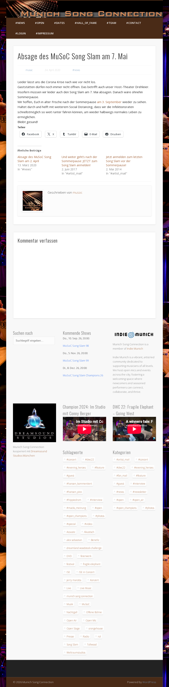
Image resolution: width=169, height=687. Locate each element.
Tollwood (92, 644)
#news (20, 23)
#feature (99, 467)
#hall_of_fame (86, 23)
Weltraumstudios (76, 652)
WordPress (149, 682)
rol (99, 636)
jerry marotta (74, 580)
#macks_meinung (76, 508)
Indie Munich (135, 348)
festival (70, 564)
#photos (99, 516)
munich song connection (80, 596)
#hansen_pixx (74, 492)
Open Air (72, 620)
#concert (71, 459)
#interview (96, 500)
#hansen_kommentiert (79, 483)
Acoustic (71, 532)
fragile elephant (91, 564)
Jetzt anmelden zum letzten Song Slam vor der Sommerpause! (124, 161)
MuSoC (86, 604)
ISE (68, 572)
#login (20, 33)
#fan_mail (121, 475)
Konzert (94, 580)
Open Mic (91, 620)
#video (88, 524)
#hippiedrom (74, 500)
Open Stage (73, 628)
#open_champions (77, 516)
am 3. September (109, 102)
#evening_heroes (76, 467)
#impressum (45, 33)
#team (111, 23)
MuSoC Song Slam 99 (76, 360)
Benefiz (95, 540)
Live (69, 588)
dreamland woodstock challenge (84, 548)
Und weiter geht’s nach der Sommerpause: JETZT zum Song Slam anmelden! (79, 161)
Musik (70, 604)
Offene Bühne (94, 612)
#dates (59, 23)
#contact (133, 23)
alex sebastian (74, 540)
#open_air (138, 500)
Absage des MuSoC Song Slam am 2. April (34, 159)
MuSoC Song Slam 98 (76, 346)
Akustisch (89, 532)
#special (71, 524)
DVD (69, 556)
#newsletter (139, 492)
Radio (86, 636)
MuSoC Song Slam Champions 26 (83, 375)
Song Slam (72, 644)
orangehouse (96, 628)
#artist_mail (122, 459)
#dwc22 (89, 459)
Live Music (85, 588)
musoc (29, 70)
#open (39, 23)
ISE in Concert (86, 572)
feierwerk (86, 556)
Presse (70, 636)
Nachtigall (72, 612)
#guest (70, 475)
